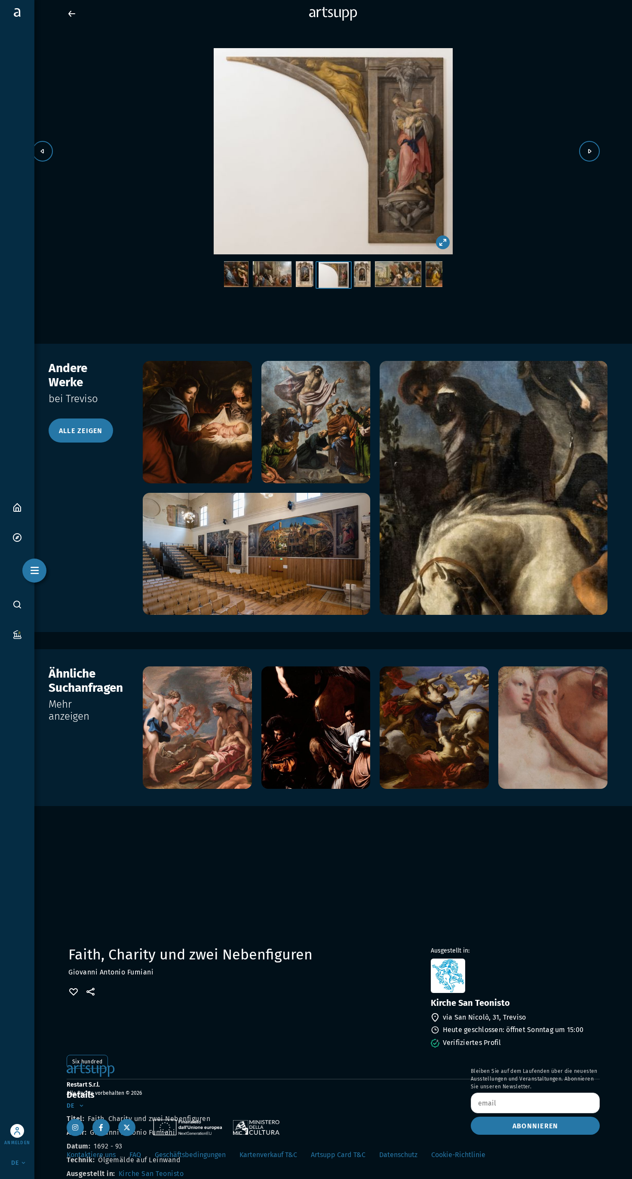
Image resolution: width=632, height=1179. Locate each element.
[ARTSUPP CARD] (17, 634)
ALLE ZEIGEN (81, 431)
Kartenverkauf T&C (268, 1155)
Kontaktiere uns (91, 1155)
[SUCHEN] (17, 604)
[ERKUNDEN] (17, 537)
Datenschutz (398, 1155)
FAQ (135, 1155)
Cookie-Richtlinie (458, 1155)
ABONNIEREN (535, 1126)
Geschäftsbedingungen (190, 1155)
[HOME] (17, 507)
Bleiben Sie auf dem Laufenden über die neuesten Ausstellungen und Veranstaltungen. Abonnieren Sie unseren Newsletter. (534, 1079)
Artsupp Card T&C (338, 1155)
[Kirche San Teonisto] (514, 976)
